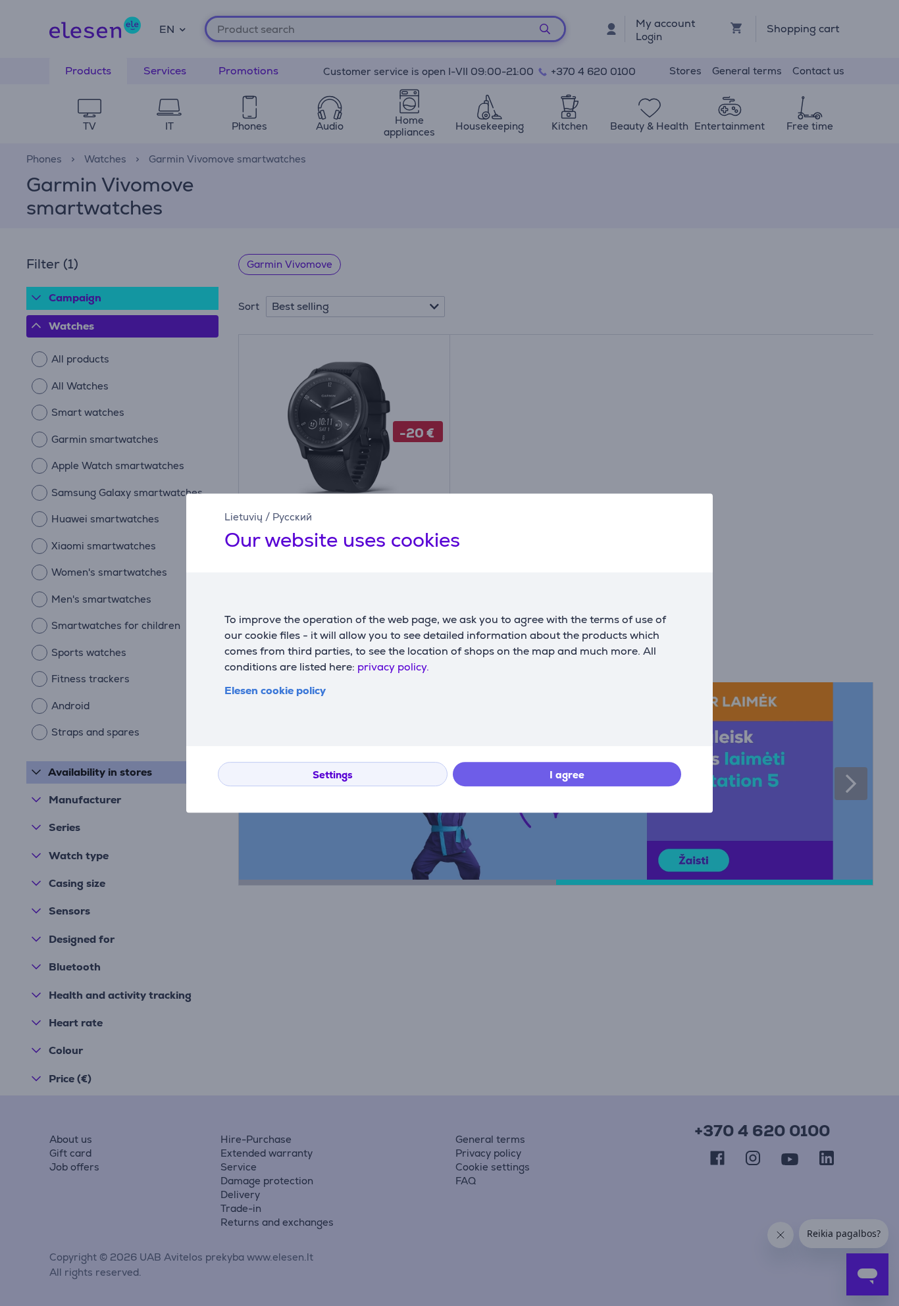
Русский (292, 517)
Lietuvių (243, 517)
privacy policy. (393, 667)
